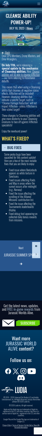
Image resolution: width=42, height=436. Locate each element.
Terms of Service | (18, 425)
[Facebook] (36, 246)
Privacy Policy (7, 425)
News (30, 28)
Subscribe (28, 323)
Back (7, 52)
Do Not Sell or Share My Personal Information (27, 426)
